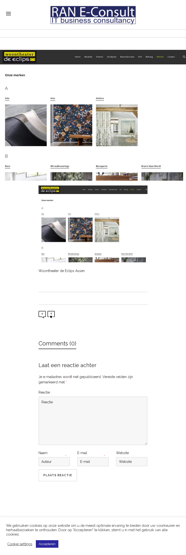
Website (122, 453)
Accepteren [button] (47, 544)
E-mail (82, 453)
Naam (43, 453)
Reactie (44, 392)
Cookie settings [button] (19, 544)
